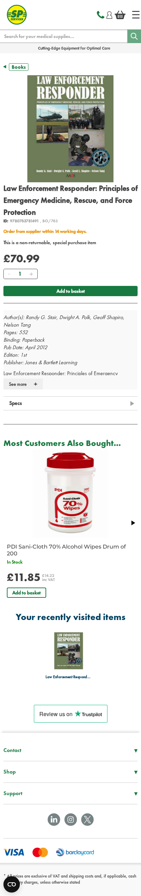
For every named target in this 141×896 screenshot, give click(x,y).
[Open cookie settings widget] (11, 884)
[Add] (31, 274)
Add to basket (70, 291)
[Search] (134, 36)
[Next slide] (133, 523)
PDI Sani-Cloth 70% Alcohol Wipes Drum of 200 (66, 550)
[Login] (109, 14)
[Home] (136, 15)
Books (19, 67)
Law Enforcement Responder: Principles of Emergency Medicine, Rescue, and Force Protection (69, 676)
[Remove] (9, 274)
